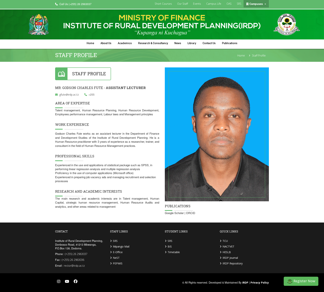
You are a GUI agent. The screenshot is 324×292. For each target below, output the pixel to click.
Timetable (174, 252)
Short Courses (163, 3)
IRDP (245, 282)
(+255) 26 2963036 (73, 260)
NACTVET (228, 246)
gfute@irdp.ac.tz (69, 94)
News (177, 43)
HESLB (227, 252)
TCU (225, 241)
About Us (105, 43)
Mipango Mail (121, 246)
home (90, 43)
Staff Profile (259, 55)
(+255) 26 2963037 (76, 254)
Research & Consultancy (153, 43)
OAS (229, 3)
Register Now (303, 281)
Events (197, 3)
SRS (239, 3)
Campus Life (213, 3)
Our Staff (182, 3)
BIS (170, 246)
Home (241, 55)
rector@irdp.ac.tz (74, 265)
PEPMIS (117, 263)
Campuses (256, 4)
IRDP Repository (233, 263)
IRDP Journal (230, 258)
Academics (125, 43)
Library (192, 43)
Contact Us (209, 43)
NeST (116, 258)
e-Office (118, 252)
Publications (229, 43)
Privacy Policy (259, 282)
